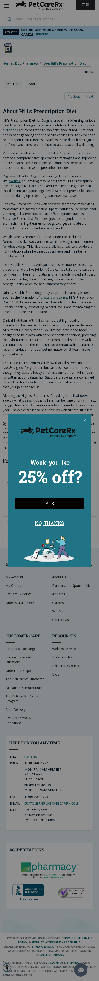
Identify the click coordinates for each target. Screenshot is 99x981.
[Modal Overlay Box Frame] (49, 490)
